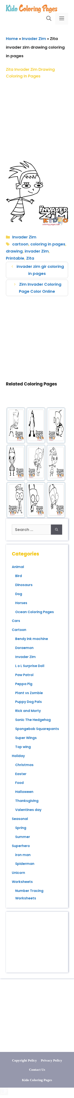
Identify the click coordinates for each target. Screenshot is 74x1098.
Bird (18, 576)
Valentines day (28, 809)
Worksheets (22, 881)
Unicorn (18, 872)
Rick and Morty (28, 710)
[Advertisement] (37, 116)
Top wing (23, 746)
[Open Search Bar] (48, 19)
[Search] (56, 529)
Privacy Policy (51, 1060)
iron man (23, 855)
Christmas (24, 765)
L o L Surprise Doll (29, 666)
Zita (30, 258)
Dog (18, 594)
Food (19, 782)
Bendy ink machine (31, 638)
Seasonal (20, 818)
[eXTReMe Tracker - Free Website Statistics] (4, 1093)
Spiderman (24, 863)
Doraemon (24, 647)
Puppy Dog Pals (28, 701)
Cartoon (19, 629)
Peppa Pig (23, 684)
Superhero (21, 845)
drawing (14, 251)
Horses (21, 603)
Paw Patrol (24, 675)
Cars (16, 620)
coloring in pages (47, 244)
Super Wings (26, 737)
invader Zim (37, 251)
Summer (22, 836)
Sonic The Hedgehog (33, 719)
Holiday (18, 756)
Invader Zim (34, 38)
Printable (15, 258)
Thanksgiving (26, 800)
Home (12, 38)
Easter (20, 774)
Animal (18, 566)
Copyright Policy (24, 1060)
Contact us (37, 1070)
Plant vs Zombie (29, 693)
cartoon (20, 244)
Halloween (24, 791)
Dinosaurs (24, 585)
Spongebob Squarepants (37, 728)
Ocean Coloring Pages (34, 612)
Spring (20, 827)
